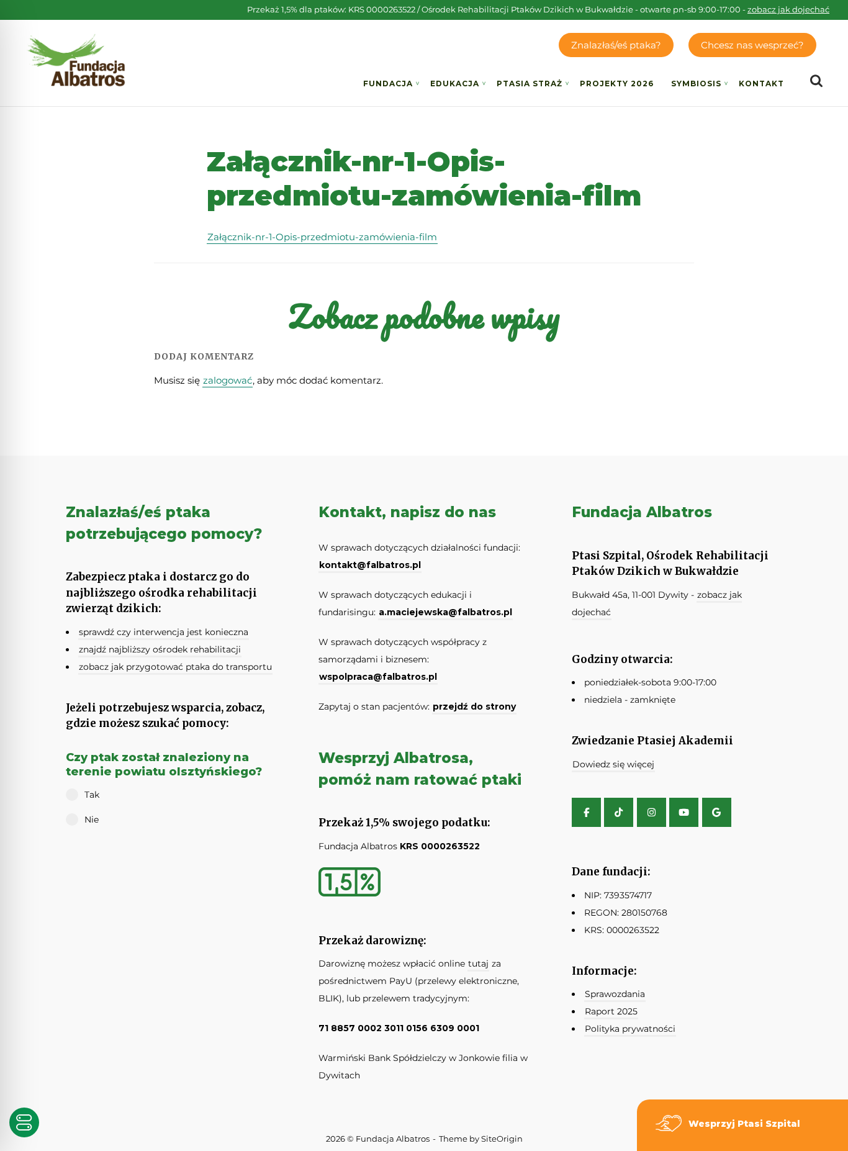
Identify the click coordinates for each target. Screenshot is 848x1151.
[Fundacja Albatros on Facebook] (586, 812)
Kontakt (761, 83)
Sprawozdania (615, 994)
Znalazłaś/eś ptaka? (616, 45)
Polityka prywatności (630, 1028)
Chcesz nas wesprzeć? (752, 45)
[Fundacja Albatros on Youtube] (683, 812)
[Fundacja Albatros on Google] (716, 812)
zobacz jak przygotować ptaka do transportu (175, 666)
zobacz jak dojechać (788, 9)
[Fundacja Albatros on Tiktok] (618, 812)
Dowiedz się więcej (613, 764)
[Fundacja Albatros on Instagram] (651, 812)
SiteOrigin (502, 1139)
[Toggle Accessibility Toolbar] (24, 1122)
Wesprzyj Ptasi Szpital (744, 1123)
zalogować (227, 380)
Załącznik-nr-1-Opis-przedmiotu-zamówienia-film (322, 237)
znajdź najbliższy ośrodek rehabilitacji (160, 649)
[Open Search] (816, 81)
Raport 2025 (611, 1011)
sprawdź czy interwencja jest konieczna (163, 632)
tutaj (478, 963)
